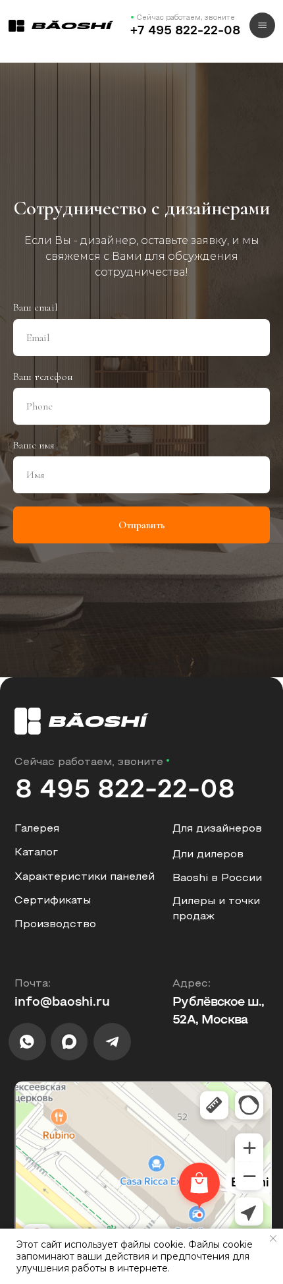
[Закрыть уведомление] (273, 1238)
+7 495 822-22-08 (185, 31)
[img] (61, 26)
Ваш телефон (43, 711)
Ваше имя (34, 779)
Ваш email (35, 642)
